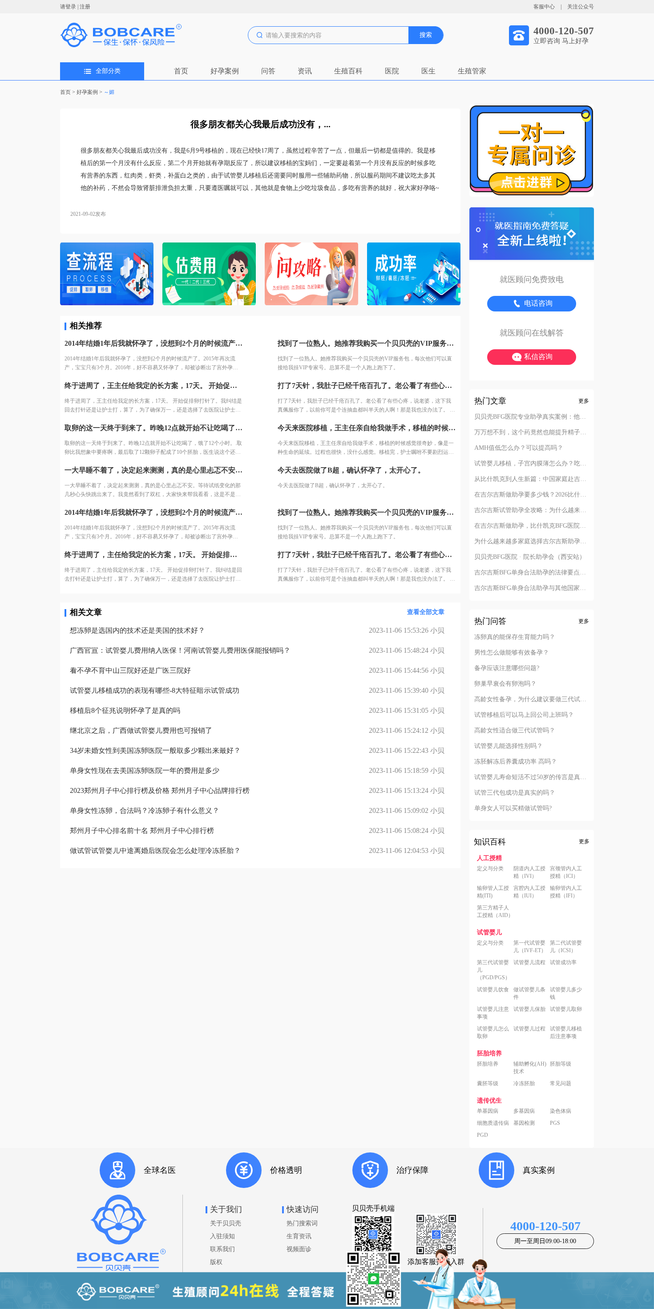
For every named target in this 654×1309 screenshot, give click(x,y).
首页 (181, 71)
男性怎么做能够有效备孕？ (511, 653)
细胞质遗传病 (493, 1123)
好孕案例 (224, 71)
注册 (85, 7)
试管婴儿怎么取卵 (493, 1032)
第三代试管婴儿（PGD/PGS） (493, 970)
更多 (583, 401)
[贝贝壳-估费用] (209, 274)
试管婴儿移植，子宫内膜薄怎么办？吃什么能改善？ (531, 464)
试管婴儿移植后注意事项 (566, 1032)
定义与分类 (490, 868)
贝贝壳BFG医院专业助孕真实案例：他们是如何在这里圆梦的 (531, 417)
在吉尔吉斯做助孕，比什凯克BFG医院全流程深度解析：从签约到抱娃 (531, 526)
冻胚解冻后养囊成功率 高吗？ (515, 762)
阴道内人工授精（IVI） (529, 872)
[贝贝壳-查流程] (106, 274)
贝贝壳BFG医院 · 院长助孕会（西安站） (529, 557)
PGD (482, 1135)
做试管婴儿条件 (529, 993)
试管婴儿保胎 (529, 1009)
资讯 (305, 71)
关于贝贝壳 (225, 1223)
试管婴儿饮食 (493, 989)
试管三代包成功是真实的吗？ (514, 793)
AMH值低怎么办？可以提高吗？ (518, 448)
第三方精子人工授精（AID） (495, 911)
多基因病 (524, 1111)
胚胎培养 (487, 1064)
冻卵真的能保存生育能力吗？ (514, 637)
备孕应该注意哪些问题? (506, 668)
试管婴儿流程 (529, 962)
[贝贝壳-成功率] (413, 274)
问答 (268, 71)
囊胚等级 (487, 1083)
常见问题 (560, 1083)
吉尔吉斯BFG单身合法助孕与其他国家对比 (531, 588)
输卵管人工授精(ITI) (493, 892)
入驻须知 (222, 1236)
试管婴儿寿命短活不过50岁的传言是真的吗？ (531, 777)
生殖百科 (348, 71)
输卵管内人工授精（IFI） (566, 892)
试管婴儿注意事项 (493, 1013)
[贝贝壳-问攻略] (311, 274)
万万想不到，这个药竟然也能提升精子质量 (531, 432)
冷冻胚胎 (524, 1083)
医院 (392, 71)
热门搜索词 (302, 1223)
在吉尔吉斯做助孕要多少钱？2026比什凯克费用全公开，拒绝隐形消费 (531, 495)
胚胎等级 (560, 1064)
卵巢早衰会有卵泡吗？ (505, 684)
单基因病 (487, 1111)
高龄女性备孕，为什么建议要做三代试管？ (531, 699)
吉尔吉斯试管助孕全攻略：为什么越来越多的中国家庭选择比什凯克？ (531, 510)
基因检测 (524, 1123)
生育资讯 (299, 1236)
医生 (428, 71)
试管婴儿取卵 (566, 1009)
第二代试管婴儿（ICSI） (566, 946)
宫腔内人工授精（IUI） (529, 892)
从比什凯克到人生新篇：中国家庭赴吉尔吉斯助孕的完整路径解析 (531, 479)
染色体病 (560, 1111)
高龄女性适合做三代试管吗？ (514, 730)
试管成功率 (563, 962)
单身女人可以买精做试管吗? (513, 808)
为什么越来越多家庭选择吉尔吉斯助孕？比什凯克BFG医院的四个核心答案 (531, 541)
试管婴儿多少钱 (566, 993)
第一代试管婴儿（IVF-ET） (529, 946)
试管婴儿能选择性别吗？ (508, 746)
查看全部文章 (425, 612)
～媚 (109, 92)
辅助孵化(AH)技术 (529, 1068)
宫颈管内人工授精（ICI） (566, 872)
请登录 (68, 7)
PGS (555, 1123)
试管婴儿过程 (529, 1029)
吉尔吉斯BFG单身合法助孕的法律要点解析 (531, 573)
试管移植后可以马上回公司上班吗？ (524, 715)
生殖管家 (472, 71)
